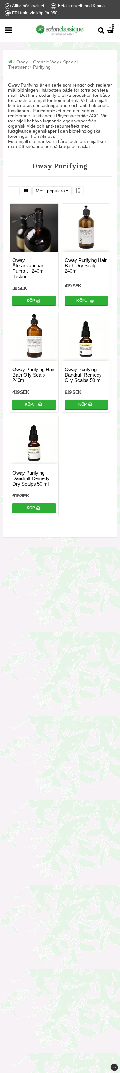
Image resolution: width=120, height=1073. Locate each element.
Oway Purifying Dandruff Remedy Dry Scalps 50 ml (31, 478)
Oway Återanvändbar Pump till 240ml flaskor (28, 268)
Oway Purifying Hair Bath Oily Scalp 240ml (33, 375)
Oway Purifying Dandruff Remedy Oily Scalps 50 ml (83, 375)
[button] (111, 30)
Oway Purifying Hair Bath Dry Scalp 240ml (86, 265)
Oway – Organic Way (37, 61)
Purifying (42, 67)
